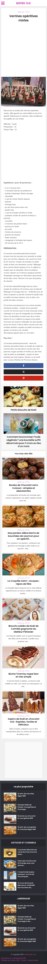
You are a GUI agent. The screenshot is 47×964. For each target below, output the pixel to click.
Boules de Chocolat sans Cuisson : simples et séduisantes (23, 487)
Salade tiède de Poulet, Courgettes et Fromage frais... (27, 919)
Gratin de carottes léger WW (26, 795)
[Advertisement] (23, 49)
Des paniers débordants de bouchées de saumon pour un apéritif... (23, 535)
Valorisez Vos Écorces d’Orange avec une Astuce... (27, 863)
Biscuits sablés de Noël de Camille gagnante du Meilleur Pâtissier (23, 628)
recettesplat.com (30, 954)
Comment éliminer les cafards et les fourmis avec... (27, 852)
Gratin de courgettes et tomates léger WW (27, 828)
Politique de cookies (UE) (10, 960)
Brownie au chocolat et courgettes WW (26, 817)
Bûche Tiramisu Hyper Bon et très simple (24, 675)
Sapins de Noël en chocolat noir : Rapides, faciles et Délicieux (23, 721)
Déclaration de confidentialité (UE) (13, 958)
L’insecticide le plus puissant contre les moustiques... (26, 874)
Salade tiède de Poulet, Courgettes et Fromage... (27, 807)
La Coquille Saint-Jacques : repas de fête (23, 582)
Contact (23, 960)
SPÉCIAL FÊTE (23, 12)
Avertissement (33, 960)
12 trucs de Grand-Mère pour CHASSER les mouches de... (26, 885)
